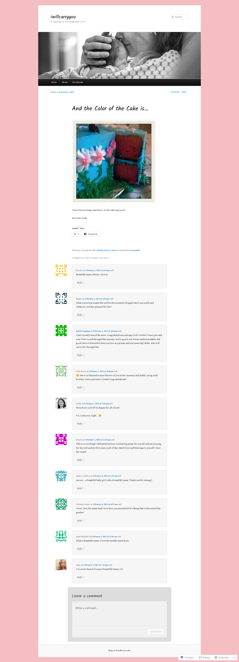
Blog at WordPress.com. (119, 651)
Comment (156, 631)
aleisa (114, 250)
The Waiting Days (101, 250)
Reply (80, 282)
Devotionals (78, 82)
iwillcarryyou (63, 17)
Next (185, 92)
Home (54, 82)
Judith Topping (83, 331)
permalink (135, 250)
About (64, 82)
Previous (174, 92)
